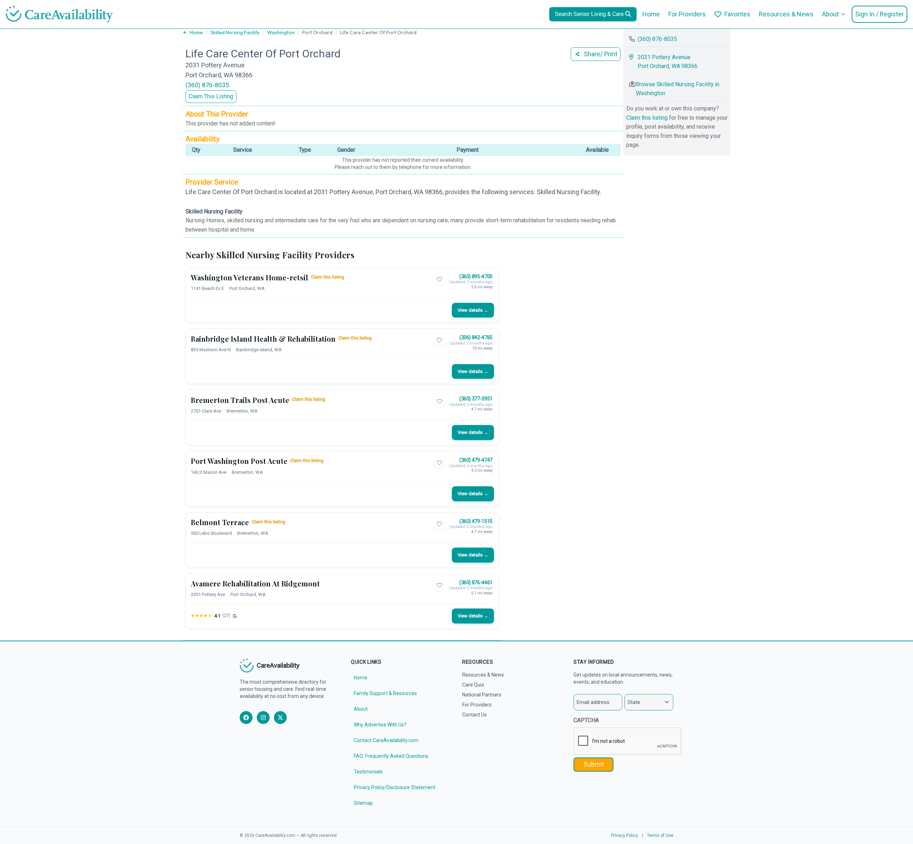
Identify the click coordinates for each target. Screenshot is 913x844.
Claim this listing (327, 277)
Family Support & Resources (385, 693)
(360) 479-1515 (476, 521)
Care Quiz (473, 685)
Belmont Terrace (220, 522)
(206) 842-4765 (476, 337)
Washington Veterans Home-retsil (249, 277)
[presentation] (627, 741)
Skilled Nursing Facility (235, 32)
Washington (281, 32)
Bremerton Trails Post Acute (240, 400)
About (830, 14)
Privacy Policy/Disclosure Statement (394, 787)
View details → (473, 310)
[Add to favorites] (439, 279)
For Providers (687, 14)
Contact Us (474, 715)
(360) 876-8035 (207, 85)
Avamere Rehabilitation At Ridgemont (255, 583)
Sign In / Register (879, 14)
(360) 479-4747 (476, 460)
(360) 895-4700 (476, 276)
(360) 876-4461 (476, 582)
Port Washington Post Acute (239, 461)
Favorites (737, 14)
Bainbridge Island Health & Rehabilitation (263, 338)
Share (600, 54)
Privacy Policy (624, 835)
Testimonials (368, 772)
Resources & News (786, 14)
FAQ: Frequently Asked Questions (391, 756)
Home (651, 14)
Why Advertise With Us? (380, 725)
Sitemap (363, 803)
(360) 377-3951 (476, 399)
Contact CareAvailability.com (386, 740)
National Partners (481, 695)
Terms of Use (660, 835)
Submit (593, 764)
